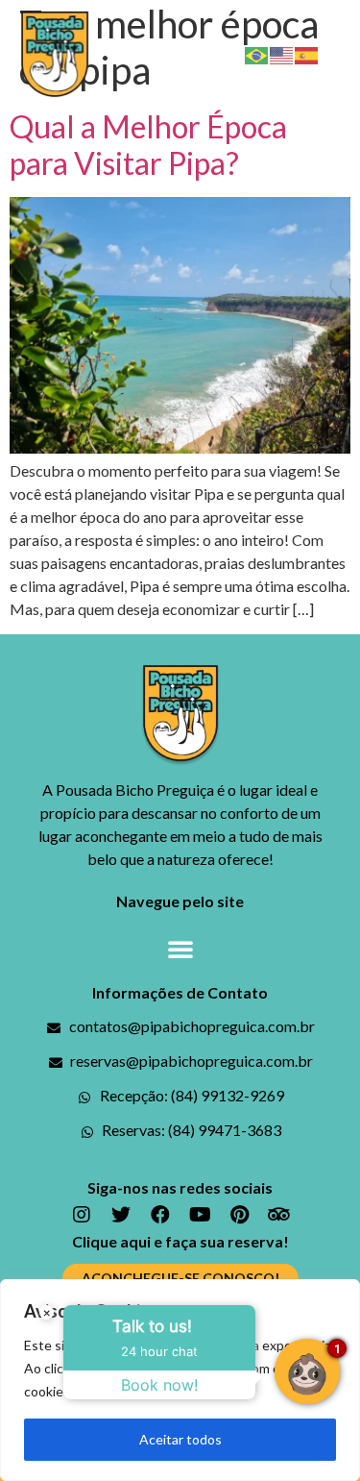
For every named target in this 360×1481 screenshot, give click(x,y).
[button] (340, 54)
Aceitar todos (180, 1439)
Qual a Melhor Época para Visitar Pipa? (148, 145)
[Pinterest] (239, 1214)
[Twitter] (121, 1214)
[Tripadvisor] (278, 1214)
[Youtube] (199, 1214)
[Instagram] (81, 1214)
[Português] (257, 53)
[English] (282, 53)
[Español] (307, 53)
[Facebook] (160, 1214)
